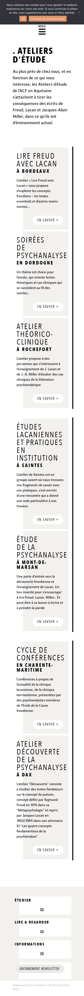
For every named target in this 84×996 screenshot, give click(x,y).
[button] (42, 909)
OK (23, 18)
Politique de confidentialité (48, 18)
